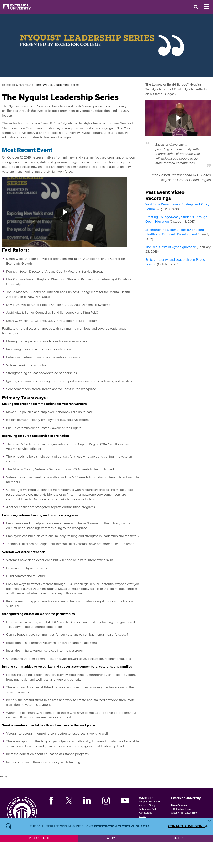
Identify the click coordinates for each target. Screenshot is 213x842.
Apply (111, 838)
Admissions (145, 812)
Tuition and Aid (147, 809)
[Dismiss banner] (209, 821)
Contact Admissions (186, 826)
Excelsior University (16, 84)
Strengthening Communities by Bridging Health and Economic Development (174, 231)
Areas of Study (147, 805)
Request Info (39, 838)
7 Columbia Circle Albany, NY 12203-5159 (184, 810)
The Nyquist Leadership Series (57, 84)
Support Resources (149, 801)
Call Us (178, 838)
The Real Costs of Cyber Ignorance (170, 247)
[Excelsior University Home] (15, 5)
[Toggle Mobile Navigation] (208, 6)
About (142, 816)
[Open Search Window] (196, 7)
